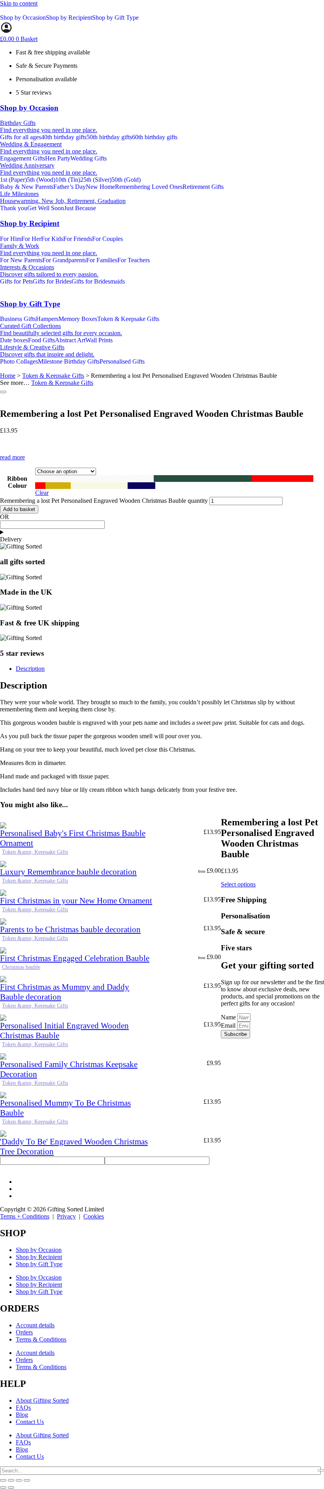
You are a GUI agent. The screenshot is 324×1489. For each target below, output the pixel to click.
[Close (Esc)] (27, 1480)
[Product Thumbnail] (3, 392)
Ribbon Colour (17, 482)
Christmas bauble (21, 967)
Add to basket (19, 509)
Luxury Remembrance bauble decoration (68, 872)
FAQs (23, 1407)
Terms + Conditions (24, 1216)
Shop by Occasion (23, 17)
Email (229, 1025)
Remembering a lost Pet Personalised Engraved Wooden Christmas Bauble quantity (104, 500)
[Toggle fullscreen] (11, 1480)
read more (12, 457)
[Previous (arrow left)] (3, 1487)
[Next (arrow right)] (11, 1487)
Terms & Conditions (41, 1339)
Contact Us (30, 1421)
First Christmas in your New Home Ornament (76, 900)
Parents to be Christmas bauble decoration (70, 929)
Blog (22, 1414)
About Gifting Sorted (42, 1400)
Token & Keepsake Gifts (53, 375)
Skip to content (19, 3)
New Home (100, 186)
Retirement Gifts (203, 186)
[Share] (19, 1480)
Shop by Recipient (69, 17)
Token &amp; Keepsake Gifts (35, 852)
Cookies (93, 1216)
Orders (24, 1332)
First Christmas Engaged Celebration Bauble (74, 958)
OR (4, 516)
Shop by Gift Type (115, 17)
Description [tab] (30, 668)
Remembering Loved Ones (149, 186)
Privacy (66, 1216)
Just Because (80, 208)
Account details (35, 1325)
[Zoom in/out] (3, 1480)
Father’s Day (69, 186)
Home (7, 375)
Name (229, 1017)
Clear (42, 492)
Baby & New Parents (26, 186)
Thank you (13, 208)
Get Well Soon (45, 208)
